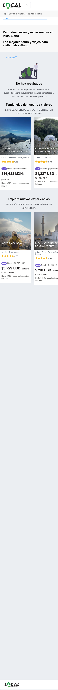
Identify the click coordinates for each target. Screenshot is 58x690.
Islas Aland (31, 13)
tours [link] (39, 13)
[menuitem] (25, 18)
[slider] (9, 161)
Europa (11, 13)
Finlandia (20, 13)
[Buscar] (26, 5)
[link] (5, 13)
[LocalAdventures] (13, 6)
